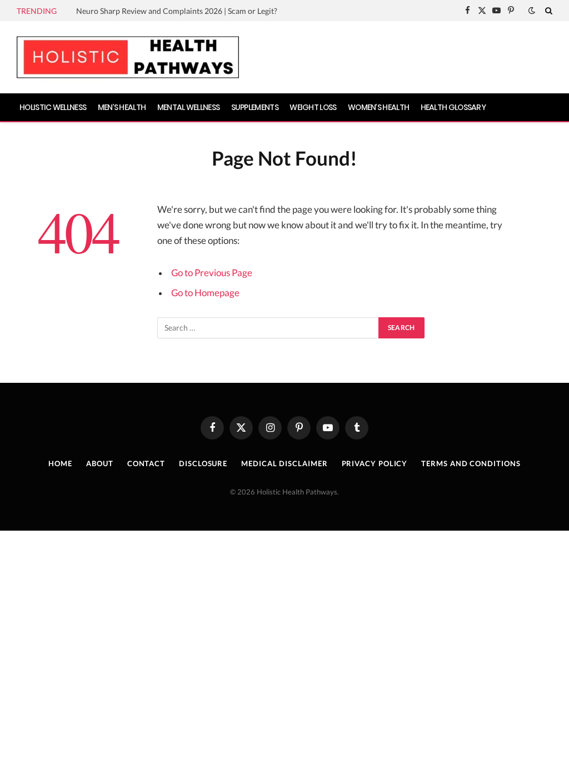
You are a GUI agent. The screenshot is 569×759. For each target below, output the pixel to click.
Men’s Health (122, 107)
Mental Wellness (188, 107)
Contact (146, 463)
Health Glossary (453, 107)
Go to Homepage (205, 292)
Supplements (254, 107)
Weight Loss (313, 107)
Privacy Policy (375, 463)
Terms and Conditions (470, 463)
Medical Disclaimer (284, 463)
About (99, 463)
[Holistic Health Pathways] (128, 57)
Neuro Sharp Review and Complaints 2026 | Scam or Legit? (176, 11)
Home (60, 463)
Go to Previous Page (211, 272)
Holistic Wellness (52, 107)
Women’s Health (378, 107)
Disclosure (203, 463)
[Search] (547, 10)
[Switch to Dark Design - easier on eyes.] (532, 10)
